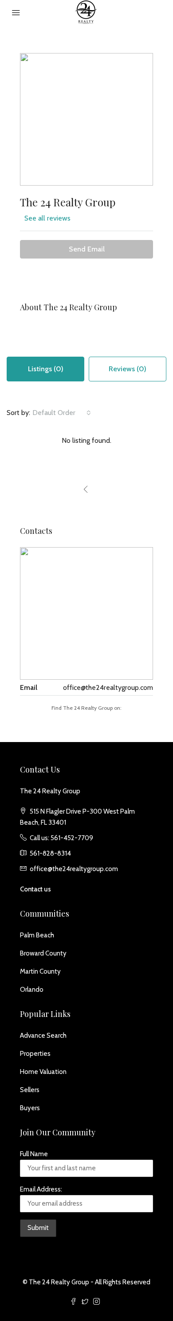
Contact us (35, 889)
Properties (35, 1054)
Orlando (31, 990)
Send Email (87, 249)
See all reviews (47, 218)
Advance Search (43, 1035)
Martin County (40, 971)
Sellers (29, 1090)
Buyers (30, 1108)
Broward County (43, 953)
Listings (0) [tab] (45, 369)
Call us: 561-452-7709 (61, 838)
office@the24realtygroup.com (108, 687)
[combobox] (61, 413)
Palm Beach (37, 935)
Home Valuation (43, 1072)
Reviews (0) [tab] (127, 369)
